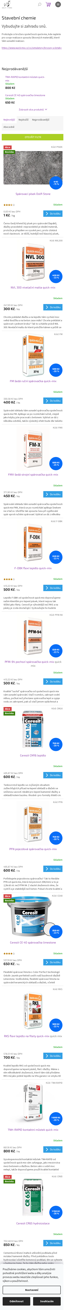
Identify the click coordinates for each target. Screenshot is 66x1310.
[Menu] (58, 4)
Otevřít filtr (33, 137)
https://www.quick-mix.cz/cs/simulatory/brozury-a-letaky (32, 48)
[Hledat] (39, 4)
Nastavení (31, 1290)
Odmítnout (17, 1301)
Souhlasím (47, 1301)
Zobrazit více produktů (31, 109)
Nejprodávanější (40, 120)
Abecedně (9, 127)
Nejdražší (24, 120)
